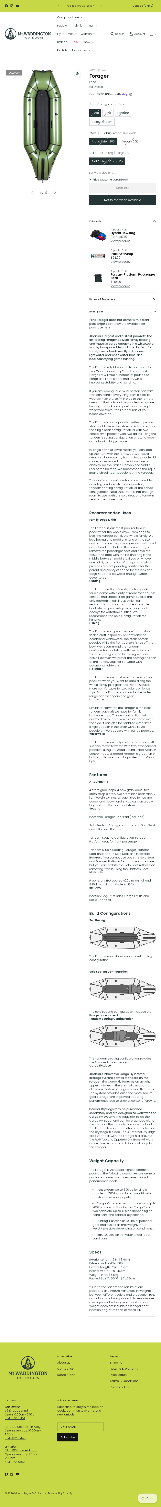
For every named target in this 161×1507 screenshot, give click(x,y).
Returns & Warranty (124, 1368)
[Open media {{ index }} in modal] (44, 126)
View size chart (105, 173)
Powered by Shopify (60, 1493)
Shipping (116, 1362)
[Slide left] (59, 6)
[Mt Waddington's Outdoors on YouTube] (17, 6)
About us (63, 1362)
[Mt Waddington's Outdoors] (28, 34)
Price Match (118, 1375)
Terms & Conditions (124, 1381)
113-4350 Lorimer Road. (21, 1450)
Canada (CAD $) (143, 5)
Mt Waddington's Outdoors (30, 1493)
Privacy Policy (119, 1387)
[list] (44, 126)
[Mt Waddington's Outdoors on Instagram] (12, 6)
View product (120, 241)
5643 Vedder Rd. (16, 1410)
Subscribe (68, 1437)
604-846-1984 (15, 1418)
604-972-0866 (15, 1462)
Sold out (122, 187)
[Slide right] (101, 6)
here (107, 327)
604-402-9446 (15, 1438)
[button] (69, 17)
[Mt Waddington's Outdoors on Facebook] (6, 6)
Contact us (65, 1368)
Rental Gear (66, 1375)
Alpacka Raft (98, 70)
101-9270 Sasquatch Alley (22, 1427)
